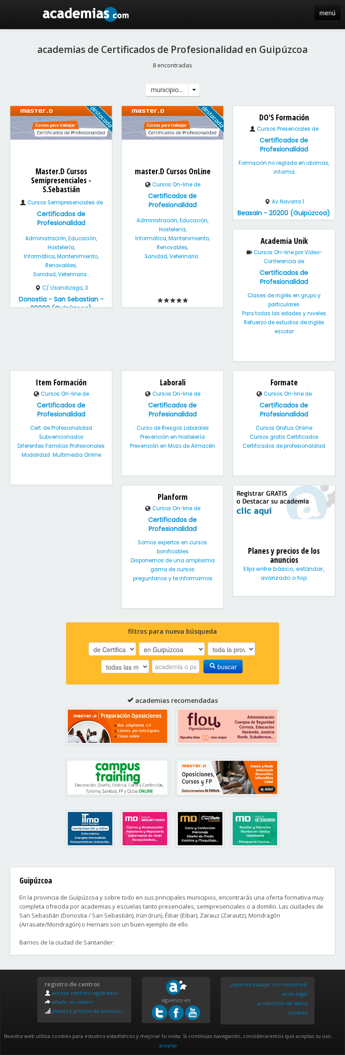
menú (327, 12)
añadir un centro (72, 1001)
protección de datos (282, 1003)
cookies (297, 1012)
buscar (226, 666)
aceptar (168, 1045)
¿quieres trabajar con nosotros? (268, 984)
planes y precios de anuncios (87, 1010)
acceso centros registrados (84, 992)
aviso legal (294, 993)
